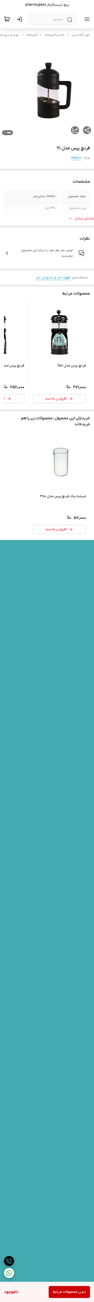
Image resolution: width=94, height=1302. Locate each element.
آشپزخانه (31, 35)
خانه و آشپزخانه (54, 35)
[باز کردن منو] (86, 19)
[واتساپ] (9, 1273)
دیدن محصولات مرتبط (69, 1292)
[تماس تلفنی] (9, 1261)
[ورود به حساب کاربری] (20, 19)
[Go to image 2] (4, 132)
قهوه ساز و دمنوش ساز (53, 277)
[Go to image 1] (9, 132)
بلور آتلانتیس (81, 35)
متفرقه (76, 157)
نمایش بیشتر (84, 218)
